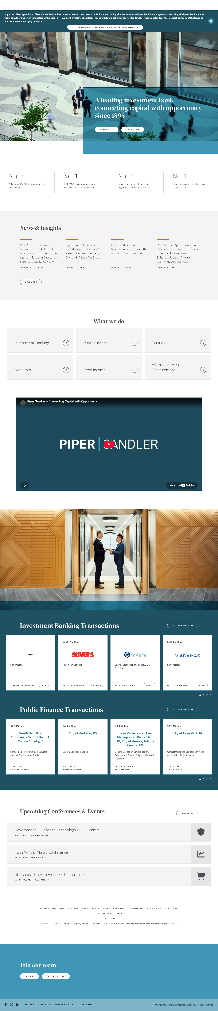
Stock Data (45, 1005)
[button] (200, 695)
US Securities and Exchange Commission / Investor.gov (105, 27)
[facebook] (5, 1005)
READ (41, 267)
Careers (29, 976)
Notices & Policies (65, 1005)
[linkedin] (17, 1005)
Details (45, 685)
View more (187, 814)
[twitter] (11, 1005)
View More (31, 282)
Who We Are (107, 130)
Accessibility (85, 1005)
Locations (30, 1005)
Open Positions (56, 976)
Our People (133, 130)
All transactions (182, 625)
